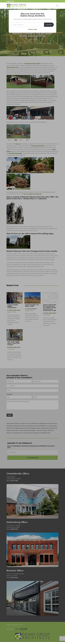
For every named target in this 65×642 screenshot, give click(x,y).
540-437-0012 (11, 1)
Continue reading (32, 29)
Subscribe (49, 24)
